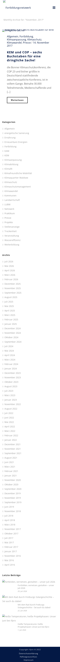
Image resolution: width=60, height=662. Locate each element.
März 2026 (9, 275)
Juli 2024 (8, 346)
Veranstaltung (11, 235)
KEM (6, 155)
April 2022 (9, 426)
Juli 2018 (8, 515)
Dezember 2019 (12, 493)
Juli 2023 (8, 391)
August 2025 (10, 297)
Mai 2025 (9, 306)
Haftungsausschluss (28, 657)
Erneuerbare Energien (15, 142)
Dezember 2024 (12, 328)
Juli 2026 (8, 261)
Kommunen (10, 195)
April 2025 (9, 310)
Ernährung (10, 137)
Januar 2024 (10, 368)
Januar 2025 (10, 324)
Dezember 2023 (12, 373)
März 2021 (9, 466)
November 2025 (12, 288)
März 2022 (9, 431)
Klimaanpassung (16, 39)
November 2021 (12, 448)
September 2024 (12, 341)
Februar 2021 (11, 471)
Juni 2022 (9, 417)
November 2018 (12, 511)
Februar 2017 (11, 547)
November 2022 (12, 404)
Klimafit (8, 168)
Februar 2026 (11, 279)
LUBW (7, 204)
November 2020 (12, 480)
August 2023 (10, 386)
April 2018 (9, 520)
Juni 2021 (9, 462)
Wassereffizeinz (12, 240)
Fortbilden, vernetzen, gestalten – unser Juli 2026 (36, 586)
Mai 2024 (9, 350)
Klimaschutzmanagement (17, 186)
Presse (27, 42)
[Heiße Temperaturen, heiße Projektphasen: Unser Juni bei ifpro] (29, 618)
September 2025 (12, 292)
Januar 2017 (10, 551)
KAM (6, 151)
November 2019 (12, 498)
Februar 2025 (11, 319)
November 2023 (12, 377)
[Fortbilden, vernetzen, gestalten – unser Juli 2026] (28, 582)
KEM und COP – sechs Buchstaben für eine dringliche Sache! (24, 56)
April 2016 (9, 564)
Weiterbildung (11, 244)
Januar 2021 (10, 475)
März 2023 (9, 395)
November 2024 (12, 333)
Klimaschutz (34, 39)
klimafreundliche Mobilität (18, 173)
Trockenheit (10, 231)
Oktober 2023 (11, 382)
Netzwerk (9, 209)
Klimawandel (14, 42)
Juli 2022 (8, 413)
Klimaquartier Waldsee (16, 177)
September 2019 (12, 502)
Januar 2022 (10, 440)
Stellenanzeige (12, 226)
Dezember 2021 (12, 444)
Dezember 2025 (12, 283)
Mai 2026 (9, 266)
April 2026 (9, 270)
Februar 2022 (11, 435)
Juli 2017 (8, 538)
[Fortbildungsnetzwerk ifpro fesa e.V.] (18, 7)
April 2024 (9, 355)
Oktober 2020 (11, 484)
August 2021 (10, 457)
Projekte (8, 222)
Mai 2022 (9, 422)
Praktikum (9, 213)
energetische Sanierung (16, 133)
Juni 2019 (9, 506)
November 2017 (12, 529)
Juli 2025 (8, 301)
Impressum (28, 660)
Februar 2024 (11, 364)
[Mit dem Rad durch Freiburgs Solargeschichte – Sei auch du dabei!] (29, 599)
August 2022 (10, 408)
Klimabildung (11, 164)
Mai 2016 (9, 560)
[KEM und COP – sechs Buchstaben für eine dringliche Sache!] (30, 30)
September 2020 (12, 489)
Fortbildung (26, 36)
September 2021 (12, 453)
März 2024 (9, 359)
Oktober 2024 (11, 337)
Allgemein (12, 36)
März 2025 (9, 315)
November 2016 (12, 556)
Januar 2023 (10, 399)
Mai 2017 (9, 542)
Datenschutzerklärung (28, 653)
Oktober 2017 (11, 533)
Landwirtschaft (12, 200)
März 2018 (9, 524)
